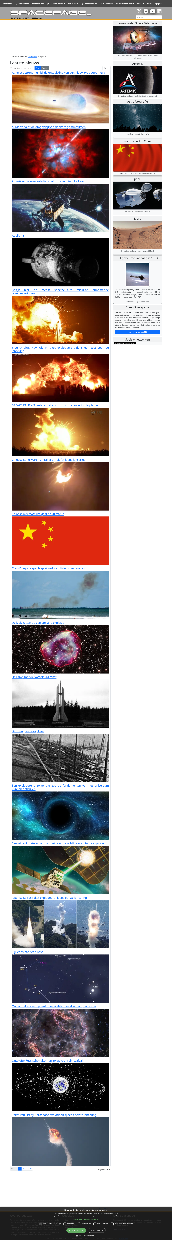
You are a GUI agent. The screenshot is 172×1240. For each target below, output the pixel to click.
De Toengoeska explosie (28, 731)
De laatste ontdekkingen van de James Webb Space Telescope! (137, 57)
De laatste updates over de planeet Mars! (137, 251)
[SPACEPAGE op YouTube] (153, 12)
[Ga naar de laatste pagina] (31, 1169)
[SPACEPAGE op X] (139, 12)
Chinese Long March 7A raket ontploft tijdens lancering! (49, 460)
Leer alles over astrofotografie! (137, 134)
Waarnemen (107, 4)
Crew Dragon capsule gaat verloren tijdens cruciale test (49, 568)
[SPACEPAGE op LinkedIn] (159, 12)
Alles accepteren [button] (76, 1230)
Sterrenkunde (23, 4)
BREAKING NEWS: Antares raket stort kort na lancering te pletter (55, 405)
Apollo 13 (18, 235)
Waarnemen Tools (125, 4)
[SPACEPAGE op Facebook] (145, 12)
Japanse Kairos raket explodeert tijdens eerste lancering (49, 898)
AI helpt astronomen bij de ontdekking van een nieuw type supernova (58, 72)
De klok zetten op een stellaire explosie (38, 623)
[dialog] (86, 1223)
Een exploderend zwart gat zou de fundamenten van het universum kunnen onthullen (60, 787)
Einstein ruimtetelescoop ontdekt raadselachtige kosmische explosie (58, 843)
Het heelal (74, 4)
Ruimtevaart (39, 4)
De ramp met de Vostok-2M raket (34, 677)
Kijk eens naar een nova (28, 952)
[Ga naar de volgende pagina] (27, 1169)
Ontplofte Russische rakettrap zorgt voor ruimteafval (47, 1060)
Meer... (140, 4)
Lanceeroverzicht (56, 4)
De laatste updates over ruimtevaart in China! (137, 173)
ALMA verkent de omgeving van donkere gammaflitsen (49, 127)
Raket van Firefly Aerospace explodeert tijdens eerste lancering (54, 1115)
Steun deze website (136, 332)
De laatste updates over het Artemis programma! (137, 96)
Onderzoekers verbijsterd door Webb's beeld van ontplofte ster (54, 1006)
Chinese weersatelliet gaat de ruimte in (38, 514)
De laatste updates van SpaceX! (137, 211)
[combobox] (149, 17)
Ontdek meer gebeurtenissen (137, 302)
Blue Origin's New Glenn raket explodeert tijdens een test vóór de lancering (60, 349)
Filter (38, 68)
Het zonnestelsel (90, 4)
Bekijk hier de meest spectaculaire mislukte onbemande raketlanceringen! (60, 291)
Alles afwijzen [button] (97, 1230)
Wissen (45, 68)
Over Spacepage (153, 4)
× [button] (169, 1209)
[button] (86, 1219)
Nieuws (8, 4)
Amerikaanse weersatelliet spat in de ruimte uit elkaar (48, 181)
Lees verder (114, 1216)
